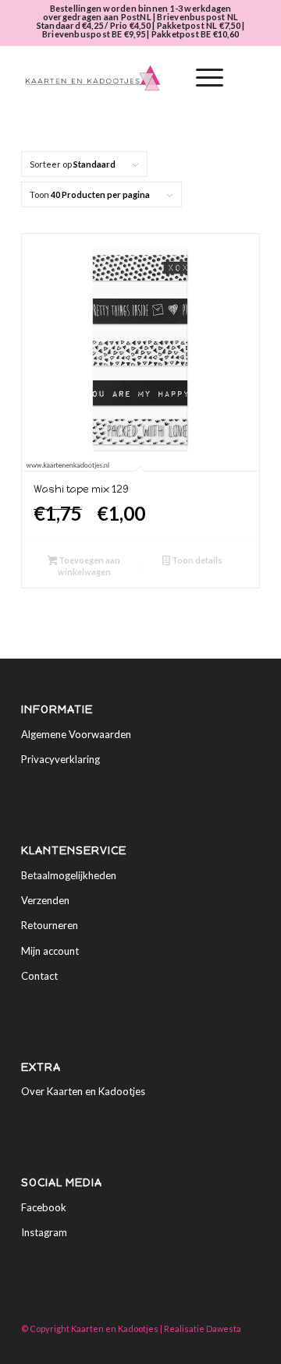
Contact (39, 976)
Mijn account (50, 951)
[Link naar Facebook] (225, 1344)
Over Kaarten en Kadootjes (83, 1091)
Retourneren (49, 925)
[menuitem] (165, 78)
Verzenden (45, 900)
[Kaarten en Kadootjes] (116, 78)
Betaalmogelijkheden (68, 875)
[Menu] (201, 78)
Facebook (43, 1207)
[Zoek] (165, 78)
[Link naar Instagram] (248, 1344)
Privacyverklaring (60, 759)
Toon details (196, 560)
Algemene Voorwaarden (76, 734)
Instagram (44, 1232)
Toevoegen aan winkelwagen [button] (88, 566)
